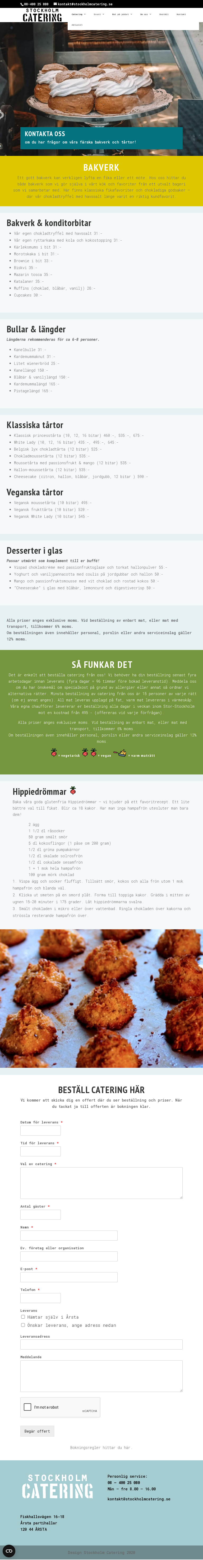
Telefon (30, 1290)
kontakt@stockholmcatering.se (139, 1498)
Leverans (28, 1310)
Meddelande (30, 1357)
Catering (77, 14)
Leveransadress (35, 1336)
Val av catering (38, 1164)
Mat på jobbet (120, 14)
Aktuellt (77, 24)
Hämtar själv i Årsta (53, 1317)
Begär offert (37, 1431)
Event (97, 14)
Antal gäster (35, 1206)
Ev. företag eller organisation (52, 1248)
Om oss (144, 14)
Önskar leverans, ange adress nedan (71, 1325)
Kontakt (181, 14)
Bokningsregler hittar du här (100, 1447)
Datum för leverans (41, 1122)
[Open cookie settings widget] (9, 1551)
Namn (26, 1227)
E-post (28, 1269)
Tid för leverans (39, 1143)
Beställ (164, 14)
